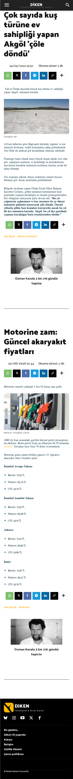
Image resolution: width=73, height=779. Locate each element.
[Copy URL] (52, 76)
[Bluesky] (5, 718)
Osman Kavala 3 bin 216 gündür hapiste (36, 281)
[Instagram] (14, 718)
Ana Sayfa (9, 236)
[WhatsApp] (8, 76)
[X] (17, 76)
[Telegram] (35, 76)
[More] (62, 76)
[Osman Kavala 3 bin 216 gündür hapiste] (36, 261)
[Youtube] (22, 718)
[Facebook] (26, 76)
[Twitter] (31, 718)
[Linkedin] (43, 76)
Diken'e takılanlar (27, 236)
